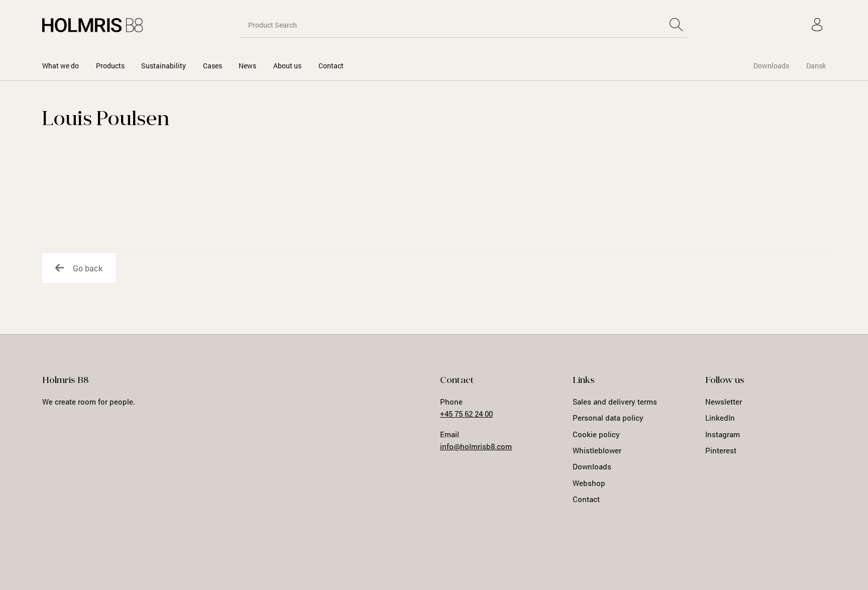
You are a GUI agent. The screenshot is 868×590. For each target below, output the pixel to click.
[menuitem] (60, 65)
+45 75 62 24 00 (466, 414)
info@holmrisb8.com (476, 446)
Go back (87, 268)
